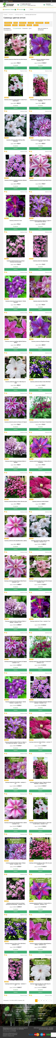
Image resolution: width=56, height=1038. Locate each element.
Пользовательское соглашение (10, 1034)
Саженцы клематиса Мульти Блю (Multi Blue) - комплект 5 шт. (15, 944)
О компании (19, 1007)
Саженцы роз (8, 22)
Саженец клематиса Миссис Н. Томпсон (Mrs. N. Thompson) (40, 462)
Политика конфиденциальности (10, 1033)
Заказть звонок (23, 5)
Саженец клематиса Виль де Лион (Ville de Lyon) (15, 501)
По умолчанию (17, 28)
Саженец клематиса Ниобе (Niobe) (40, 501)
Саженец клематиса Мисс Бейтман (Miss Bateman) (15, 141)
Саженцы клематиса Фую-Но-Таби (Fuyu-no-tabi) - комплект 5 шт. (40, 984)
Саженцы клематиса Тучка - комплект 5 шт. (40, 621)
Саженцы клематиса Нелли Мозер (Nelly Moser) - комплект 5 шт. (15, 582)
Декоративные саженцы (29, 1012)
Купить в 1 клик (23, 111)
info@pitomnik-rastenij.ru (44, 1020)
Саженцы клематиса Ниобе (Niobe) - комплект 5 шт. (40, 743)
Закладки (21, 9)
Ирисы (47, 22)
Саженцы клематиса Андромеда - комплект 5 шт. (15, 984)
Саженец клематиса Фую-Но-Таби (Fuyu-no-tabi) (15, 382)
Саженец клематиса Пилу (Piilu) (40, 301)
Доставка (18, 1011)
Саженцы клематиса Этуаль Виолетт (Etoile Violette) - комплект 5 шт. (15, 702)
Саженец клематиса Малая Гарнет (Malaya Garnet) (40, 141)
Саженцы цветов (29, 1009)
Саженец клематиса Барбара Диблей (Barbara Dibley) (15, 342)
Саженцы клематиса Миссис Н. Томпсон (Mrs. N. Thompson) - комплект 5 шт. (40, 904)
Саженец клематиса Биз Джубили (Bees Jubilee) (15, 540)
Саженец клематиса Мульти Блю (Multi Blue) (40, 381)
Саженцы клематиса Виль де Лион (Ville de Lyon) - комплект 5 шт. (40, 864)
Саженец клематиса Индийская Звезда (40, 341)
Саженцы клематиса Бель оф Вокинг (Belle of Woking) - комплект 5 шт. (15, 622)
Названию (25, 28)
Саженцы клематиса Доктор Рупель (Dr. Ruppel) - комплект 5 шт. (15, 662)
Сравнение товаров (10, 9)
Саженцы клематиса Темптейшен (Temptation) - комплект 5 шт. (40, 662)
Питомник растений (7, 1030)
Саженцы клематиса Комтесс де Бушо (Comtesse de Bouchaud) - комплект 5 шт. (15, 904)
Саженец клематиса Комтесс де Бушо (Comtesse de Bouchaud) (15, 261)
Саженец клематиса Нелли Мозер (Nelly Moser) (40, 180)
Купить (16, 67)
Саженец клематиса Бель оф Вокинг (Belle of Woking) (15, 462)
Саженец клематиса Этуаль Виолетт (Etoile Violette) (15, 302)
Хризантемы (23, 22)
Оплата (18, 1009)
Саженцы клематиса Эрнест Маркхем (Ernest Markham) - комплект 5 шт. (40, 783)
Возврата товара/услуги (8, 1035)
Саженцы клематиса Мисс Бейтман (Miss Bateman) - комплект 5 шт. (40, 541)
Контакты (18, 1020)
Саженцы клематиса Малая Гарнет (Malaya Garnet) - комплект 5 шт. (15, 864)
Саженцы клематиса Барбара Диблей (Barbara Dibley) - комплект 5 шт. (40, 944)
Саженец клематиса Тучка (15, 220)
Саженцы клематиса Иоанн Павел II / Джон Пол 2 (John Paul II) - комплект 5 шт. (40, 823)
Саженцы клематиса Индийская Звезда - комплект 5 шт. (40, 60)
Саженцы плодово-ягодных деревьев (30, 1016)
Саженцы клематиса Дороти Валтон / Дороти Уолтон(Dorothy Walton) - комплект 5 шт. (15, 743)
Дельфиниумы (39, 22)
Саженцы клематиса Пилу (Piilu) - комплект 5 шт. (15, 783)
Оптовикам (19, 1018)
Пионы (15, 22)
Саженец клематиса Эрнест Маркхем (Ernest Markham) (40, 100)
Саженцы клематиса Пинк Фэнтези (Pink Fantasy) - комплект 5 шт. (40, 582)
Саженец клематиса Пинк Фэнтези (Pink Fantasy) (15, 59)
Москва (11, 1)
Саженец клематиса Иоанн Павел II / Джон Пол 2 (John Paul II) (15, 100)
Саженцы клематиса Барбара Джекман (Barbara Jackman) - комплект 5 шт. (40, 702)
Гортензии (30, 22)
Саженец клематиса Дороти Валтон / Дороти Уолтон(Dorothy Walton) (40, 221)
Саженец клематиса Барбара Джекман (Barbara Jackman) (16, 181)
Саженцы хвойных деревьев (29, 1022)
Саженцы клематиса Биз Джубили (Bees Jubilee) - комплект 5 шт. (15, 823)
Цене (30, 28)
